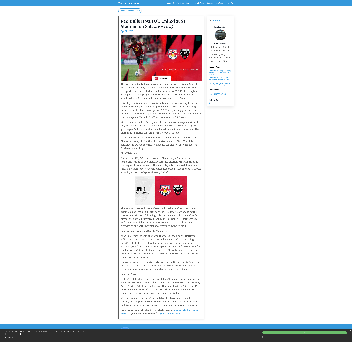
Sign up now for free (168, 313)
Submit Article (199, 3)
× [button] (350, 330)
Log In (230, 3)
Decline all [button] (304, 337)
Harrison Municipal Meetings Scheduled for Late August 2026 (220, 84)
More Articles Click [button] (130, 11)
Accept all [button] (305, 332)
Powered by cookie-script (10, 340)
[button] (45, 337)
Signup (189, 3)
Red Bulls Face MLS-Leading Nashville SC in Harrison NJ (219, 78)
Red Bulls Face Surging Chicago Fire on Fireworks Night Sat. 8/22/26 (220, 72)
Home (168, 3)
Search (210, 3)
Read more (82, 331)
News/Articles (178, 3)
